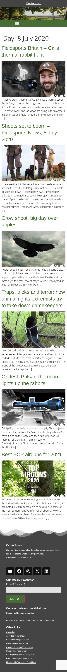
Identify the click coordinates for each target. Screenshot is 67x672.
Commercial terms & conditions (19, 647)
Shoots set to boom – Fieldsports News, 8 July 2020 (29, 132)
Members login (33, 3)
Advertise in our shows (15, 636)
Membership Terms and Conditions (21, 662)
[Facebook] (19, 571)
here (29, 558)
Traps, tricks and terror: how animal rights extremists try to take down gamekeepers (33, 298)
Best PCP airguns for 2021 (32, 454)
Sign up (15, 599)
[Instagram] (28, 571)
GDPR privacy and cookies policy (20, 655)
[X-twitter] (37, 571)
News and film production (17, 643)
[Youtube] (10, 571)
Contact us (10, 632)
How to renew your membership (19, 658)
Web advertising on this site (17, 640)
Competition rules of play (16, 651)
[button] (17, 23)
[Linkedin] (46, 571)
